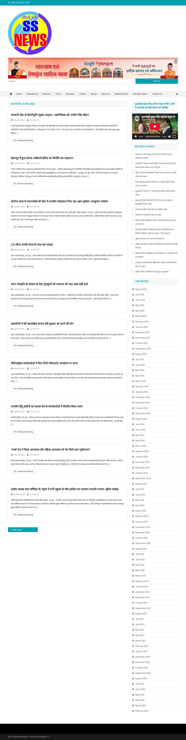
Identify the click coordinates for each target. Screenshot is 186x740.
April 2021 (140, 635)
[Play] (135, 136)
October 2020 (141, 668)
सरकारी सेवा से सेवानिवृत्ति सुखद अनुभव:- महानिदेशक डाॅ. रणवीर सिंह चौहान (50, 115)
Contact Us (157, 94)
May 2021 (139, 630)
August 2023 (141, 484)
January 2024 (141, 457)
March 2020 (140, 705)
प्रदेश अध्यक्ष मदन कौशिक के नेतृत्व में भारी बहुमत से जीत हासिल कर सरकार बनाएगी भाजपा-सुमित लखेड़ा (65, 489)
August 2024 (141, 419)
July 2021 (139, 619)
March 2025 (140, 381)
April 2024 (140, 440)
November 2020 (142, 662)
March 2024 (140, 446)
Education (70, 94)
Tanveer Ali (34, 120)
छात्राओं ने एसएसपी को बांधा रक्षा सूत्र (148, 215)
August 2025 (141, 354)
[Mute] (169, 136)
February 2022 (142, 581)
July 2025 (139, 359)
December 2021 (142, 592)
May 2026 (139, 305)
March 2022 (140, 576)
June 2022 (140, 559)
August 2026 (141, 289)
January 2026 (141, 327)
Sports (94, 94)
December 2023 (142, 462)
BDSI (48, 737)
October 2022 (141, 538)
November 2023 (142, 467)
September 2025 (143, 349)
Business (47, 94)
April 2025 (140, 376)
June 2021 (140, 624)
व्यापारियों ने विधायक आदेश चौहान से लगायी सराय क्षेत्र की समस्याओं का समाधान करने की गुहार (155, 165)
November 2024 (142, 402)
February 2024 (142, 451)
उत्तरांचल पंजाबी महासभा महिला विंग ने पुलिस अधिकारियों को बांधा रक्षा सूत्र (156, 264)
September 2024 (143, 413)
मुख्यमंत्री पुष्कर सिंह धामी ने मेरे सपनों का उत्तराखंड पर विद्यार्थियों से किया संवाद (154, 202)
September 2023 (143, 478)
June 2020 (140, 689)
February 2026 (142, 321)
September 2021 (143, 608)
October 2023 (141, 473)
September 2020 (143, 673)
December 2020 (142, 657)
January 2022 (141, 586)
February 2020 (142, 711)
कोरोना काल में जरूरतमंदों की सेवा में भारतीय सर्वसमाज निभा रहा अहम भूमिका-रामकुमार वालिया (59, 201)
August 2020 (141, 678)
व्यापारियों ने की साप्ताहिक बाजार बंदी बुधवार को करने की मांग (42, 323)
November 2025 (142, 338)
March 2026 (140, 316)
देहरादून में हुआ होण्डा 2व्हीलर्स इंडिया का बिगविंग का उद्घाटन (42, 158)
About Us (105, 94)
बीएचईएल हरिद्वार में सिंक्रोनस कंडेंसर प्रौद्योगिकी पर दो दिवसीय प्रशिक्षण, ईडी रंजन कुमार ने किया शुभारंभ (154, 231)
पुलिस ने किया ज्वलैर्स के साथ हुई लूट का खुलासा (152, 271)
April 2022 (140, 570)
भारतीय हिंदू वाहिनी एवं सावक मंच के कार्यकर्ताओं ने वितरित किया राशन (47, 406)
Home (19, 94)
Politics (82, 94)
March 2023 (140, 511)
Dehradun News (140, 94)
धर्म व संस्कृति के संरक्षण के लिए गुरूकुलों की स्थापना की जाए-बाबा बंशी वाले (49, 284)
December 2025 (142, 332)
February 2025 (142, 386)
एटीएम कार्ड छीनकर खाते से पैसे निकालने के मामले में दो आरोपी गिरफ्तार (156, 246)
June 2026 (140, 300)
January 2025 (141, 392)
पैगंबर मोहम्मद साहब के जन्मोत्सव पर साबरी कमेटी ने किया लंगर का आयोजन (155, 184)
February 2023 (142, 516)
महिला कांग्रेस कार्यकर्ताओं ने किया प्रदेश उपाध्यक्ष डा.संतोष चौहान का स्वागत (155, 174)
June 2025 (140, 365)
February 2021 (142, 646)
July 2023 (139, 489)
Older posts (17, 530)
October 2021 (141, 603)
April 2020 (140, 700)
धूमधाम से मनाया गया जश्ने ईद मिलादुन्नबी (149, 238)
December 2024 (142, 397)
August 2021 (141, 613)
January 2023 (141, 522)
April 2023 (140, 505)
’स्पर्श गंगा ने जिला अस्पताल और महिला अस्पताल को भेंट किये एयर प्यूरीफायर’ (50, 449)
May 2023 (139, 500)
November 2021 (142, 597)
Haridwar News (121, 94)
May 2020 (139, 695)
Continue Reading (25, 140)
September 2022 (143, 543)
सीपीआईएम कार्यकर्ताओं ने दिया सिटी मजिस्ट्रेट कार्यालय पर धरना (44, 363)
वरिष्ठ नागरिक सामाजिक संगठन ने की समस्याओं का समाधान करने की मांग (155, 222)
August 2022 (141, 549)
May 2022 (139, 565)
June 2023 (140, 495)
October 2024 (141, 408)
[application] (155, 126)
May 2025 (139, 370)
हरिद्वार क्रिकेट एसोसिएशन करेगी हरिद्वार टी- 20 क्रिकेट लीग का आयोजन (156, 255)
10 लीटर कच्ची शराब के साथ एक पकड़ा (32, 244)
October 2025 (141, 343)
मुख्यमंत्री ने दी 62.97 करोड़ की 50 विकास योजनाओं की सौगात (155, 193)
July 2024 (139, 424)
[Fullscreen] (174, 136)
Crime (58, 94)
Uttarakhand (32, 94)
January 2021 (141, 651)
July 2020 (139, 684)
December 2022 (142, 527)
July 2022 (139, 554)
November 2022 (142, 532)
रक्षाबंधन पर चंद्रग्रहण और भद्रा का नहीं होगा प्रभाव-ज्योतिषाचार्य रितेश (154, 156)
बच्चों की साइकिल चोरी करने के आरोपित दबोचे (151, 209)
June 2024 (140, 430)
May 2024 (139, 435)
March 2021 (140, 641)
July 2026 (139, 294)
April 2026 (140, 311)
